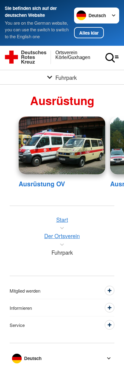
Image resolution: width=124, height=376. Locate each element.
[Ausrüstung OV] (62, 145)
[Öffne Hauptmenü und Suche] (112, 58)
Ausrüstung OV (42, 183)
